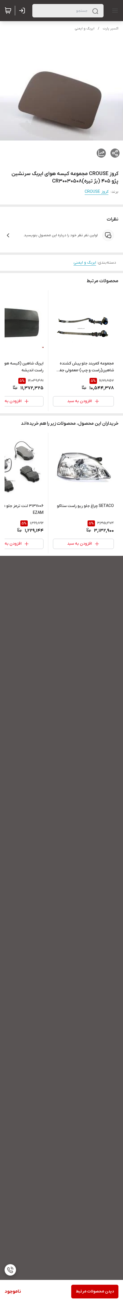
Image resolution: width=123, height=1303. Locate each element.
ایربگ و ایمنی (84, 28)
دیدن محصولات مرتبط (95, 1291)
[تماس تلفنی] (10, 1270)
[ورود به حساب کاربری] (23, 11)
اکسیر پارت (110, 28)
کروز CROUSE (96, 192)
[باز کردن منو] (113, 10)
